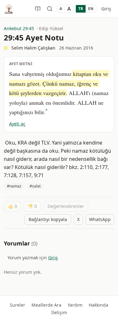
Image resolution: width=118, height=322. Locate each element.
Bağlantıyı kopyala (48, 219)
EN (90, 8)
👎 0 (32, 206)
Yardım (75, 305)
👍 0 (12, 206)
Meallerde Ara (46, 305)
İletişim (59, 312)
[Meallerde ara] (50, 9)
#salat (35, 186)
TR (80, 8)
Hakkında (98, 305)
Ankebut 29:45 (19, 28)
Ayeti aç (17, 124)
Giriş (106, 9)
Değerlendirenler (66, 206)
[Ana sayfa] (9, 9)
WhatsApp (100, 219)
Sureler (17, 305)
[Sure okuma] (38, 9)
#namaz (14, 186)
